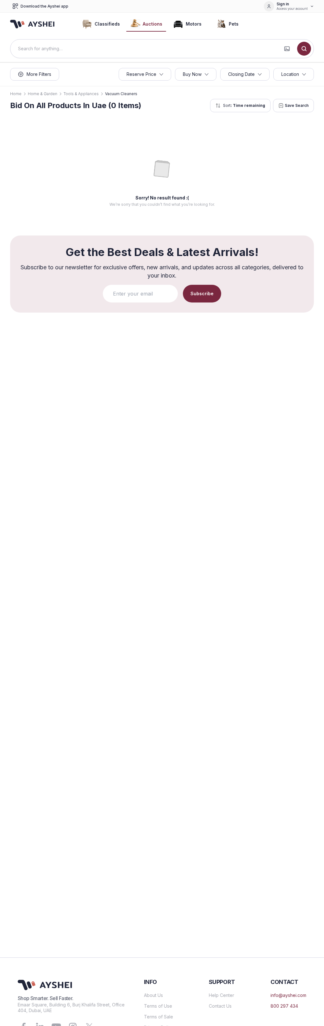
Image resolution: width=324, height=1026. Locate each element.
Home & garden (42, 93)
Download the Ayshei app (44, 6)
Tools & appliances (81, 93)
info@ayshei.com (288, 995)
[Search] (304, 49)
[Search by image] (287, 48)
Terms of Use (158, 1006)
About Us (153, 995)
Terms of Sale (158, 1016)
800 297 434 (284, 1006)
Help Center (221, 995)
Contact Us (220, 1006)
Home (16, 93)
